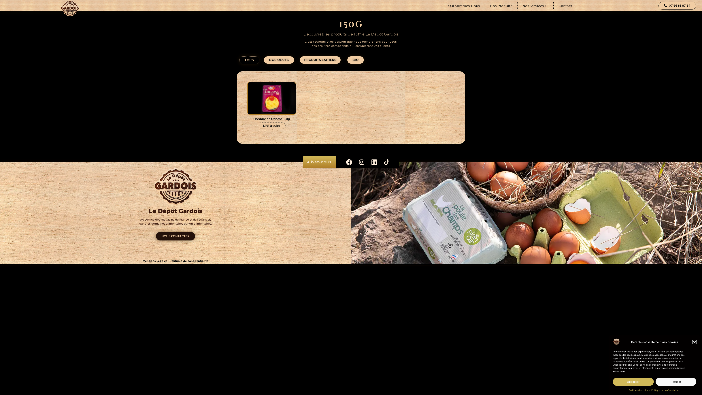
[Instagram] (361, 162)
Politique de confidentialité (665, 390)
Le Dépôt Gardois (175, 211)
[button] (694, 342)
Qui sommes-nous (464, 6)
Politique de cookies (639, 390)
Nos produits (501, 6)
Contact (565, 6)
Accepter (633, 381)
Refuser (676, 381)
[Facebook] (349, 162)
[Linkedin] (374, 162)
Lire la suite (271, 125)
